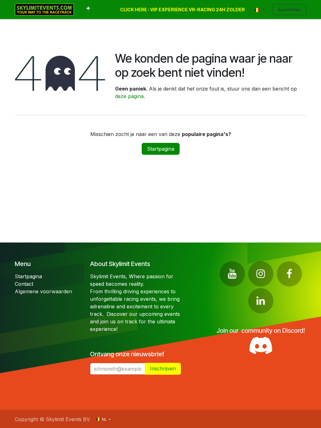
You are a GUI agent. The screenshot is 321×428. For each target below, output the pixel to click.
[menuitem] (88, 9)
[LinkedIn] (260, 300)
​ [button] (163, 368)
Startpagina (160, 149)
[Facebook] (289, 273)
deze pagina (129, 96)
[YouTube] (232, 273)
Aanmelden (289, 9)
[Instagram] (260, 273)
